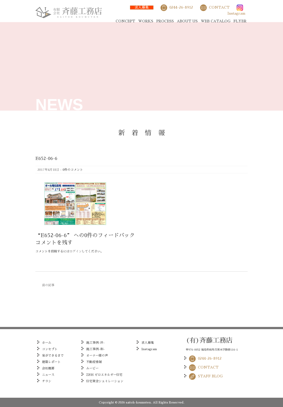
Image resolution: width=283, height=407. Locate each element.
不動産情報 (94, 361)
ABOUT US (187, 21)
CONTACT (219, 7)
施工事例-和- (95, 349)
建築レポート (51, 361)
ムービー (92, 368)
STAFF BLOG (210, 376)
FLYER (240, 21)
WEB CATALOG (215, 21)
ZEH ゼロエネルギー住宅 (104, 374)
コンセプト (49, 349)
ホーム (46, 342)
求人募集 (142, 7)
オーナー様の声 (97, 355)
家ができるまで (53, 355)
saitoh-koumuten (138, 402)
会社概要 (48, 368)
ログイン (75, 251)
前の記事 (48, 285)
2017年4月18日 (48, 169)
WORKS (145, 21)
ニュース (48, 374)
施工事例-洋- (95, 342)
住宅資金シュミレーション (104, 381)
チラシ (46, 381)
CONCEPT (125, 21)
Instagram (236, 13)
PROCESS (165, 21)
